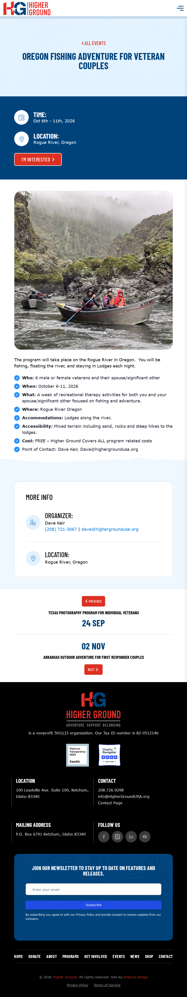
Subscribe (93, 905)
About (51, 956)
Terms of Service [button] (107, 985)
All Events (95, 43)
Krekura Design (135, 977)
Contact (166, 956)
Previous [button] (95, 601)
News (134, 956)
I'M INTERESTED (35, 159)
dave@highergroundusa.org (109, 529)
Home (18, 956)
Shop (149, 956)
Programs (70, 956)
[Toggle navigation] (180, 8)
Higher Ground (65, 977)
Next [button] (91, 669)
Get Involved (95, 956)
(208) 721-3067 (61, 529)
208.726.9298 (111, 790)
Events (119, 956)
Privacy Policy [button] (85, 914)
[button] (103, 836)
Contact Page (110, 803)
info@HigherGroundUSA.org (123, 796)
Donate (35, 956)
